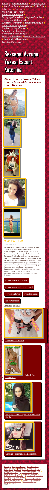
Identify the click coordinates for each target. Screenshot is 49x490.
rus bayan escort (12, 301)
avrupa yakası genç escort (16, 280)
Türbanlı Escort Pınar (14, 340)
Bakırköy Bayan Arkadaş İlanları (13, 17)
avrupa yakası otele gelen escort (19, 287)
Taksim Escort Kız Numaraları (12, 41)
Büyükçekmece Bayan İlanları (12, 22)
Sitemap (13, 483)
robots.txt (7, 483)
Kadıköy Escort (7, 9)
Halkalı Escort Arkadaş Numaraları (14, 25)
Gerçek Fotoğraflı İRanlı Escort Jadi (20, 454)
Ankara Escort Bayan (11, 6)
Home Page (6, 3)
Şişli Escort (19, 9)
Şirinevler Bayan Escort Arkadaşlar (14, 33)
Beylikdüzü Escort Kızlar (34, 17)
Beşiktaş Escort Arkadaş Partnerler (14, 20)
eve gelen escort (30, 294)
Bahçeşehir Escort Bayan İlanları (15, 39)
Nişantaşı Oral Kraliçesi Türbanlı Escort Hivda (22, 415)
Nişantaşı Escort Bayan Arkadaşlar (14, 28)
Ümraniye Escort (26, 6)
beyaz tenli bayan (12, 294)
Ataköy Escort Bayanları (20, 3)
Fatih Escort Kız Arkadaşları (33, 22)
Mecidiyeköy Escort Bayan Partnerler (15, 31)
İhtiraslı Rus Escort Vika (20, 376)
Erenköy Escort (39, 6)
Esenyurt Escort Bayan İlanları (34, 36)
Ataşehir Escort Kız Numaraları (12, 14)
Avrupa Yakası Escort (38, 3)
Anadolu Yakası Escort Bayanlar (13, 11)
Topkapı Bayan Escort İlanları (12, 36)
